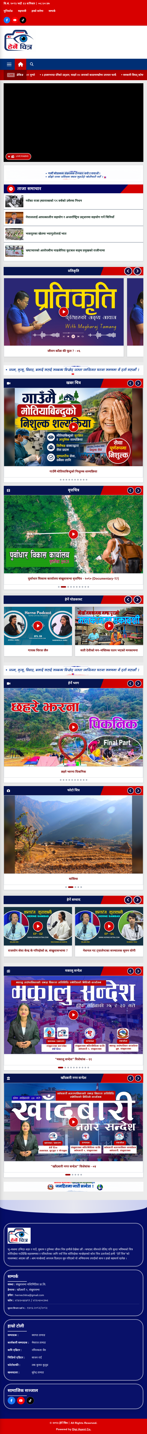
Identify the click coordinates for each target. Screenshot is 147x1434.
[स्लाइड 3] (64, 479)
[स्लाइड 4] (69, 479)
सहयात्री (22, 11)
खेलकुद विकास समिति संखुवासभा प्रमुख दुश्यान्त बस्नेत (38, 951)
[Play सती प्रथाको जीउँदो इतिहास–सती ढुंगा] (38, 626)
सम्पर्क (52, 11)
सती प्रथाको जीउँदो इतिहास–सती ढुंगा (38, 651)
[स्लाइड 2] (61, 479)
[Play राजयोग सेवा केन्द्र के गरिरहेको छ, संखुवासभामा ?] (109, 926)
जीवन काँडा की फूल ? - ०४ (72, 351)
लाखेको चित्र (109, 651)
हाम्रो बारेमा (37, 11)
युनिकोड (8, 11)
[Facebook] (7, 20)
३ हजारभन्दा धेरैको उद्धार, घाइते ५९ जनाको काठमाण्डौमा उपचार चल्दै (55, 75)
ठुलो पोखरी (73, 879)
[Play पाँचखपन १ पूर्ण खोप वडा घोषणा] (73, 427)
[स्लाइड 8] (82, 479)
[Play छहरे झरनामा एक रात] (73, 727)
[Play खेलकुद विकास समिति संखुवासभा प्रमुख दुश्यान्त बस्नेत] (38, 926)
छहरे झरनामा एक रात (73, 772)
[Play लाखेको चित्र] (109, 626)
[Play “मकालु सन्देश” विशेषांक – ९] (73, 1015)
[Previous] (128, 271)
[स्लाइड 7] (79, 479)
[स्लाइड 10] (88, 479)
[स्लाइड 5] (74, 479)
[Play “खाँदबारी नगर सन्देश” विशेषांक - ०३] (73, 1122)
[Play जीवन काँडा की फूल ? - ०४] (72, 312)
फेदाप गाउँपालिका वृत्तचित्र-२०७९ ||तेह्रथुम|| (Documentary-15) (73, 579)
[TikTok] (23, 20)
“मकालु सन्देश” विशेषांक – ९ (73, 1059)
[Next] (137, 271)
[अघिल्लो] (130, 383)
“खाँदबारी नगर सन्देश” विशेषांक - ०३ (73, 1167)
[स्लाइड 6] (77, 479)
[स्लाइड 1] (59, 479)
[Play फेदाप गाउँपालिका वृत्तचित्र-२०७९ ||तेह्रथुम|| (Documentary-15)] (73, 534)
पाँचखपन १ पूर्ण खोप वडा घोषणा (74, 472)
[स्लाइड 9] (85, 479)
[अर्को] (138, 383)
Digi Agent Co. (81, 1429)
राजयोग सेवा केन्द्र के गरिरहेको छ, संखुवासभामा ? (109, 951)
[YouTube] (15, 20)
